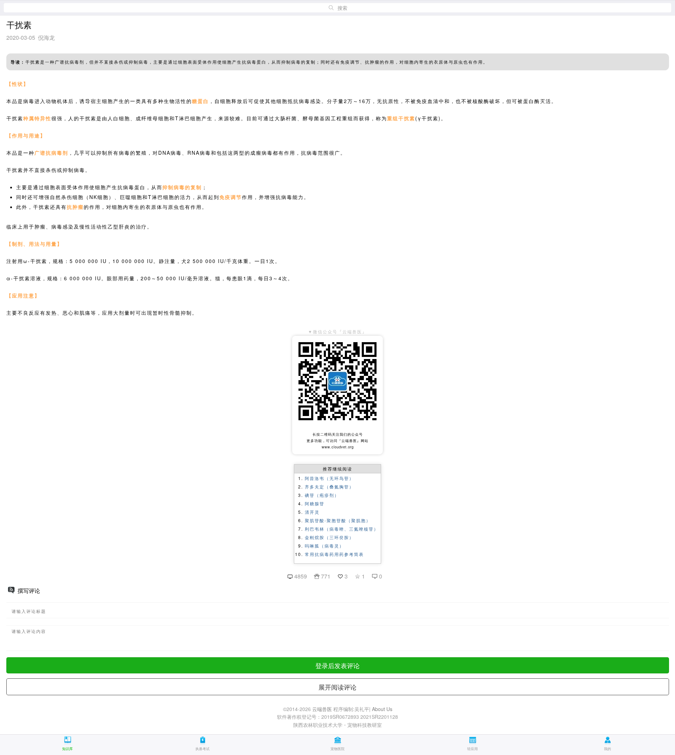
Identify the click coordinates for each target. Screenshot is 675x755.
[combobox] (337, 8)
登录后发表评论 (337, 665)
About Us (382, 708)
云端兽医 (322, 708)
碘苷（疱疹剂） (322, 495)
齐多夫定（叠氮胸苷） (329, 487)
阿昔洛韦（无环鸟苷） (329, 478)
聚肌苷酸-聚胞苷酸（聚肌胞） (338, 520)
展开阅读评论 (337, 686)
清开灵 (312, 512)
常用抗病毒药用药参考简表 (334, 554)
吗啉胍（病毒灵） (324, 546)
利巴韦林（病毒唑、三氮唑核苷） (342, 529)
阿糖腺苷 (314, 503)
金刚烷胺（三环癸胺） (329, 537)
